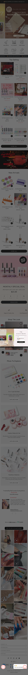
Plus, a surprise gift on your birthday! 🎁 (20, 338)
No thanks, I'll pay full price (21, 343)
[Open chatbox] (25, 667)
